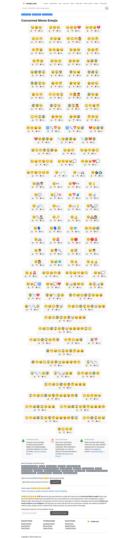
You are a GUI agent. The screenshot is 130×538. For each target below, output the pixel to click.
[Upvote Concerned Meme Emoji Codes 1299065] (50, 42)
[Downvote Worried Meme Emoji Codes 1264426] (93, 343)
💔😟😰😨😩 (43, 139)
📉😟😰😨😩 (66, 139)
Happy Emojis (48, 528)
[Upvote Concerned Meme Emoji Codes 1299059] (50, 98)
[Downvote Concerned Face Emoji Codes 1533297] (36, 231)
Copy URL (55, 482)
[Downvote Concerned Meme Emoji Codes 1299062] (72, 109)
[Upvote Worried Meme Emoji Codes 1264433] (27, 310)
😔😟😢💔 (73, 27)
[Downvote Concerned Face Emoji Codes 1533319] (77, 176)
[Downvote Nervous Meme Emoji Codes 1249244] (52, 310)
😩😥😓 (93, 83)
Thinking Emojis (70, 528)
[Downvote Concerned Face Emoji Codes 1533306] (59, 176)
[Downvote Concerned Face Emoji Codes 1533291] (36, 198)
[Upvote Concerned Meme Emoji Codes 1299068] (87, 42)
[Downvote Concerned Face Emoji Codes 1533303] (55, 220)
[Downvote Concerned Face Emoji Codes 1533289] (55, 187)
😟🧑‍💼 (38, 250)
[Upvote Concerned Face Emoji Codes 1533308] (87, 209)
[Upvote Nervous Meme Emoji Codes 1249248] (34, 410)
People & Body (79, 3)
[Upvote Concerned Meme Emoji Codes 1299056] (87, 31)
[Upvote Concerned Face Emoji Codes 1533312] (50, 198)
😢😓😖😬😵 (51, 273)
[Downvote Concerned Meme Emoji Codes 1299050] (91, 109)
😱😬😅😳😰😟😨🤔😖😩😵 (65, 384)
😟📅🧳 (74, 194)
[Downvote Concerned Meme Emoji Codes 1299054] (36, 64)
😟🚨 (56, 239)
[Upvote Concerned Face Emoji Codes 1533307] (87, 243)
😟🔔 (74, 217)
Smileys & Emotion (88, 3)
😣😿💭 (99, 273)
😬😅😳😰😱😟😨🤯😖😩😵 (65, 317)
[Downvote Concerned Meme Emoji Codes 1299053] (73, 42)
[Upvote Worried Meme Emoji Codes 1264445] (32, 176)
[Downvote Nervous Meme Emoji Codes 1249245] (87, 376)
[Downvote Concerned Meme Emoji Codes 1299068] (91, 42)
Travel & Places (103, 3)
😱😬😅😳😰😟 (88, 373)
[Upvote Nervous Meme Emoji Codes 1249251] (81, 310)
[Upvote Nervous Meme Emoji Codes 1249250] (59, 354)
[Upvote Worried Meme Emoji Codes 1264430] (59, 432)
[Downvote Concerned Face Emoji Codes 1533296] (73, 220)
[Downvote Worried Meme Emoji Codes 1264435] (90, 399)
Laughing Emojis (49, 524)
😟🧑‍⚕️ (92, 250)
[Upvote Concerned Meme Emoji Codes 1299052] (87, 75)
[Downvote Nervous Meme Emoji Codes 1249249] (84, 298)
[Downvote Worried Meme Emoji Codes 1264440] (65, 165)
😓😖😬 (69, 150)
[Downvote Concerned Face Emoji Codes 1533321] (91, 220)
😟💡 (92, 183)
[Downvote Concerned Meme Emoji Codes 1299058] (36, 53)
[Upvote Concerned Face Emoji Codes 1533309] (32, 187)
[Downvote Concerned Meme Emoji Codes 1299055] (91, 87)
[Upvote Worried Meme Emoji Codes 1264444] (69, 287)
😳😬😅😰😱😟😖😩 (40, 406)
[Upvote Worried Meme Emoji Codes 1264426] (88, 343)
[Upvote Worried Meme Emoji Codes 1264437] (83, 142)
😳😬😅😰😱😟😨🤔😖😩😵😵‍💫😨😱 (51, 418)
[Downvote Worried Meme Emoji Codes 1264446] (32, 287)
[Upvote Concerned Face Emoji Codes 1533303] (50, 220)
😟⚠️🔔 (92, 261)
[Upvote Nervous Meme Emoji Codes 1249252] (59, 388)
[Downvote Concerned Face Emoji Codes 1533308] (91, 209)
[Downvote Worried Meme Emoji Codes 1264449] (40, 165)
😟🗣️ (37, 228)
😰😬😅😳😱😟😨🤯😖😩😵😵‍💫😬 (56, 362)
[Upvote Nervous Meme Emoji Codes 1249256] (48, 399)
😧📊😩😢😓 (74, 284)
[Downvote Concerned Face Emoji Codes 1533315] (73, 198)
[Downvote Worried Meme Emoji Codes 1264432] (95, 131)
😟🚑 (38, 239)
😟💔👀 (74, 183)
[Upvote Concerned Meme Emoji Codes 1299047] (32, 75)
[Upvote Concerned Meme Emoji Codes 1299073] (87, 98)
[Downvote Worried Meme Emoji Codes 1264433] (31, 310)
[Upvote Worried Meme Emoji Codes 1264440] (61, 165)
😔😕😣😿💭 (66, 161)
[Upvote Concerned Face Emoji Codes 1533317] (32, 209)
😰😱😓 (55, 105)
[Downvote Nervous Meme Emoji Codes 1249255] (55, 365)
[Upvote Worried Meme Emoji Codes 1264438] (91, 287)
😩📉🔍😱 (32, 306)
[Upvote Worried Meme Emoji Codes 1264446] (28, 287)
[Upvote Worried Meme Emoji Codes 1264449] (36, 165)
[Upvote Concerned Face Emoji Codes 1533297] (31, 231)
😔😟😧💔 (92, 27)
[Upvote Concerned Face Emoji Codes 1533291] (32, 198)
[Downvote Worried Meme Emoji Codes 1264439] (88, 153)
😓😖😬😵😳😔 (41, 161)
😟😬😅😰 (92, 228)
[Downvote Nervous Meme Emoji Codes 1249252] (64, 388)
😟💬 (38, 194)
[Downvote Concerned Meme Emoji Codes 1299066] (54, 109)
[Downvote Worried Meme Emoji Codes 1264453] (52, 287)
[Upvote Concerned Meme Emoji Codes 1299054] (32, 64)
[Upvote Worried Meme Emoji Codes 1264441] (38, 142)
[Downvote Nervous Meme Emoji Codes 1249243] (92, 421)
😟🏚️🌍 (96, 172)
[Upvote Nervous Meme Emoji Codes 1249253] (59, 321)
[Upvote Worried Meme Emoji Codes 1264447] (61, 142)
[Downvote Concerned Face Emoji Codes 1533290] (73, 265)
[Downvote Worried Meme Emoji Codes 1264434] (50, 276)
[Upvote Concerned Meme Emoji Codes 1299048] (50, 53)
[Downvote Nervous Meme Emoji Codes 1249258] (50, 421)
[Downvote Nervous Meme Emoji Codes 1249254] (81, 410)
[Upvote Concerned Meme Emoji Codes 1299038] (28, 131)
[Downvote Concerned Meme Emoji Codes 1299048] (55, 53)
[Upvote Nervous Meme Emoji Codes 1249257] (59, 332)
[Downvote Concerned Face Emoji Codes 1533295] (73, 254)
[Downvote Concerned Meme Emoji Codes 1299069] (53, 31)
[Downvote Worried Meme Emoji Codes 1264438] (95, 287)
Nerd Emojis (25, 528)
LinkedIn (38, 491)
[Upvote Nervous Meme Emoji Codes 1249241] (87, 231)
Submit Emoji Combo (59, 513)
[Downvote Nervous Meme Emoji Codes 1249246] (43, 153)
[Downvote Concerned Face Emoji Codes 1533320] (55, 265)
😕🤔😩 (37, 49)
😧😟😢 (74, 61)
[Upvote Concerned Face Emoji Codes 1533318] (68, 187)
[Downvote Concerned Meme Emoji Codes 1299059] (55, 98)
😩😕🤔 (56, 83)
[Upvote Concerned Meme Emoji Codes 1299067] (69, 87)
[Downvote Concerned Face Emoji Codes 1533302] (72, 231)
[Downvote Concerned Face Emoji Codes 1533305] (36, 254)
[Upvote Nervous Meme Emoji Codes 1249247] (39, 343)
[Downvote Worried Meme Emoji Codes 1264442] (75, 276)
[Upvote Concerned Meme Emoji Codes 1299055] (87, 87)
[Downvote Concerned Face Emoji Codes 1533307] (91, 243)
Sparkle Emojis (70, 526)
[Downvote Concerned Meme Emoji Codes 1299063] (73, 75)
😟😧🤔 (93, 49)
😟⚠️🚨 (30, 273)
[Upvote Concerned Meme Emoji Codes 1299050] (87, 109)
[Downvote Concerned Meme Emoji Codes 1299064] (36, 42)
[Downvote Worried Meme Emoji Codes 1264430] (64, 432)
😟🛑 (74, 239)
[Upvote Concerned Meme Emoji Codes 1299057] (32, 87)
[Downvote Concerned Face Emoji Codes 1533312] (55, 198)
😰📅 (94, 339)
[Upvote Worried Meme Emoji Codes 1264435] (86, 399)
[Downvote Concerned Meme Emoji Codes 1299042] (36, 109)
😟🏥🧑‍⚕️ (38, 183)
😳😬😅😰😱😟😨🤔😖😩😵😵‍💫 (82, 406)
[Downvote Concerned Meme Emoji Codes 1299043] (73, 120)
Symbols (96, 3)
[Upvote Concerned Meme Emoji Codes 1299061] (87, 53)
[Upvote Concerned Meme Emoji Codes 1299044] (68, 31)
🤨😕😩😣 (33, 128)
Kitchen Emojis (26, 524)
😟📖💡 (74, 206)
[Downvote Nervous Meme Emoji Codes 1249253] (64, 321)
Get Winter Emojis (97, 451)
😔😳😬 (37, 38)
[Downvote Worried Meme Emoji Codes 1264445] (36, 176)
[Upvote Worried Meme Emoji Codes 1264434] (46, 276)
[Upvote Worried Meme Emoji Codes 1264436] (48, 131)
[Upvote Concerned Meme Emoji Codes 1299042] (31, 109)
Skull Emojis (69, 524)
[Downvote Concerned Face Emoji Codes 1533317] (36, 209)
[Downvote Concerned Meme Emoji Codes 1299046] (36, 98)
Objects (72, 3)
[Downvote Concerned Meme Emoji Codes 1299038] (32, 131)
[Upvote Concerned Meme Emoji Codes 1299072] (31, 31)
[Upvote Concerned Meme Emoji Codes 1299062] (68, 109)
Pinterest (45, 491)
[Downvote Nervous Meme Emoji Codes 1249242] (72, 343)
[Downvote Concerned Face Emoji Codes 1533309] (36, 187)
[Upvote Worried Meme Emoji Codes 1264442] (71, 276)
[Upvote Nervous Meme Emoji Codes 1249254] (77, 410)
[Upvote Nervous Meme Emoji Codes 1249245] (83, 376)
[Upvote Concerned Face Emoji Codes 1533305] (32, 254)
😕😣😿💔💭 (90, 161)
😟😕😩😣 (56, 49)
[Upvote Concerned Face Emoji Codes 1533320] (50, 265)
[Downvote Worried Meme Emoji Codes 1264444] (73, 287)
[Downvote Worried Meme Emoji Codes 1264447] (65, 142)
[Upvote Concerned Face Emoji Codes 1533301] (87, 187)
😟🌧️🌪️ (60, 172)
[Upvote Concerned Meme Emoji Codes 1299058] (31, 53)
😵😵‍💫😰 (75, 116)
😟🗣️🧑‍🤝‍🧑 (55, 228)
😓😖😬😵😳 (89, 150)
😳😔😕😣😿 (91, 395)
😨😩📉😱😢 (54, 295)
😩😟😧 (75, 83)
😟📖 (56, 206)
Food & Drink (66, 3)
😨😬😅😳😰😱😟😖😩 (86, 295)
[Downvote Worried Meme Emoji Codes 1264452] (53, 298)
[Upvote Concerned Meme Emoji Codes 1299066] (50, 109)
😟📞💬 (92, 206)
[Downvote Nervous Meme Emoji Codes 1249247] (43, 343)
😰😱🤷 (73, 105)
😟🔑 (56, 217)
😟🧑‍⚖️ (38, 261)
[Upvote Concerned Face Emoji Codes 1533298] (68, 243)
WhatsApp (63, 491)
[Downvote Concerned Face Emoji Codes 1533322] (55, 254)
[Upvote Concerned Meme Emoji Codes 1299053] (68, 42)
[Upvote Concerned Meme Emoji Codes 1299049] (50, 64)
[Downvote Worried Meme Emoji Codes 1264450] (89, 165)
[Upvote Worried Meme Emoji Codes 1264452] (49, 298)
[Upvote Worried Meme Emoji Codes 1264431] (94, 276)
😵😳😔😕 (65, 429)
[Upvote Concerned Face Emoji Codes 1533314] (50, 231)
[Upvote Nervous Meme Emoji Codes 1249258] (46, 421)
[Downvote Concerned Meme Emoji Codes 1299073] (91, 98)
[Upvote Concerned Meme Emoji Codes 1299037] (87, 64)
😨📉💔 (34, 295)
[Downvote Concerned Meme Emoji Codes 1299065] (54, 42)
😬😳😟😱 (56, 94)
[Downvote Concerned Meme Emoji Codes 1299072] (35, 31)
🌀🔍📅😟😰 (74, 128)
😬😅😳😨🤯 (53, 306)
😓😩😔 (36, 27)
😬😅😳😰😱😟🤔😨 (44, 339)
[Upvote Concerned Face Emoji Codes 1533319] (73, 176)
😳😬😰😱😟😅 (93, 418)
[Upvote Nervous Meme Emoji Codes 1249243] (88, 421)
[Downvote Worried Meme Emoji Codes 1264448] (62, 376)
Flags (60, 3)
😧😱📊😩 (96, 284)
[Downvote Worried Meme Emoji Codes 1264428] (90, 365)
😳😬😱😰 (37, 116)
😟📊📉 (38, 206)
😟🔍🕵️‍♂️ (38, 217)
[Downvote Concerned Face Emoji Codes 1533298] (73, 243)
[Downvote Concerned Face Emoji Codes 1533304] (36, 265)
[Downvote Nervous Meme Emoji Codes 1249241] (91, 231)
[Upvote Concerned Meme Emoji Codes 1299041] (51, 87)
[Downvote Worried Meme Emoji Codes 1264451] (73, 131)
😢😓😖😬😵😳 (76, 273)
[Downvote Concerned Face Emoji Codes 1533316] (73, 209)
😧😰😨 (92, 61)
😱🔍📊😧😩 (63, 373)
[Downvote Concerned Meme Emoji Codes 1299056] (91, 31)
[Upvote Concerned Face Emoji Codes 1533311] (87, 265)
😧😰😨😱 (37, 72)
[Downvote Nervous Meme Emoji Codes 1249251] (85, 310)
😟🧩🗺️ (56, 261)
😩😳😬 (37, 94)
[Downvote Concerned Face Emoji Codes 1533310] (36, 220)
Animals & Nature (53, 3)
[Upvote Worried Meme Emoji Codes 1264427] (28, 298)
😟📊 (92, 194)
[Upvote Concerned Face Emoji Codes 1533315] (68, 198)
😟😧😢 (75, 49)
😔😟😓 (54, 27)
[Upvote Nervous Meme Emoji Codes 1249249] (80, 298)
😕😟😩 (55, 38)
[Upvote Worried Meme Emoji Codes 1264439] (84, 153)
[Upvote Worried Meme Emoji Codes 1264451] (69, 131)
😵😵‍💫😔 (56, 116)
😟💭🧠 (56, 194)
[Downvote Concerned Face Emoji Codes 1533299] (36, 243)
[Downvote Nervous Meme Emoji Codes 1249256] (52, 399)
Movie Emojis (47, 526)
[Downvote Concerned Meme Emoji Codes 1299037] (91, 64)
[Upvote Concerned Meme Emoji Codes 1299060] (51, 120)
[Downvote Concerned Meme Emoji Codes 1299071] (73, 53)
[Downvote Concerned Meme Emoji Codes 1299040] (36, 120)
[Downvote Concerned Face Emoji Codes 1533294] (91, 254)
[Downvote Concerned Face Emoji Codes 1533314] (54, 231)
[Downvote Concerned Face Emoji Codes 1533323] (29, 276)
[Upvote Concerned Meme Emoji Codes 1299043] (69, 120)
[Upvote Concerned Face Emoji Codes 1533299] (32, 243)
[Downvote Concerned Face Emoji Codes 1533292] (55, 243)
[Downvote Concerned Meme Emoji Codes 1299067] (73, 87)
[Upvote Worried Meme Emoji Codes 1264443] (34, 376)
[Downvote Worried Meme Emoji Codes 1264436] (52, 131)
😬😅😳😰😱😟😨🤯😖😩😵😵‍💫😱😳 (65, 328)
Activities (46, 3)
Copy (41, 31)
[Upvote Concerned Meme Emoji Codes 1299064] (31, 42)
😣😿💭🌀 (33, 284)
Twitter (23, 491)
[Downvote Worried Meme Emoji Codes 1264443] (38, 376)
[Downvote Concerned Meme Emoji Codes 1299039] (73, 98)
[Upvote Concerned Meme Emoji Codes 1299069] (49, 31)
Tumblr (56, 491)
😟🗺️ (73, 228)
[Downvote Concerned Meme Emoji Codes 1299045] (91, 120)
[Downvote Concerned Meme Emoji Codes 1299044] (72, 31)
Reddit (51, 491)
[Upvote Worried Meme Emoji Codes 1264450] (85, 165)
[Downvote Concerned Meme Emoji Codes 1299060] (55, 120)
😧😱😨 (56, 72)
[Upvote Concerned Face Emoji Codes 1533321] (87, 220)
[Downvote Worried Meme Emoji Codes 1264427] (33, 298)
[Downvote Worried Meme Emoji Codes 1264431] (98, 276)
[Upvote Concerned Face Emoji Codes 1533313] (91, 176)
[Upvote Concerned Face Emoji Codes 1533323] (25, 276)
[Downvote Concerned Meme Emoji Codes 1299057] (36, 87)
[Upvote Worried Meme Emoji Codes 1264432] (91, 131)
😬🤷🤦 (75, 94)
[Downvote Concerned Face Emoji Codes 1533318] (73, 187)
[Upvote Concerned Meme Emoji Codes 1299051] (68, 64)
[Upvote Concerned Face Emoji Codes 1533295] (68, 254)
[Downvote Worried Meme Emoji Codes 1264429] (67, 153)
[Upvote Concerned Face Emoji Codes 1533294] (87, 254)
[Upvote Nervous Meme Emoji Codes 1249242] (68, 343)
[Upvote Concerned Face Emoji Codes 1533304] (32, 265)
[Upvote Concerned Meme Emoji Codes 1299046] (31, 98)
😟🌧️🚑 (78, 172)
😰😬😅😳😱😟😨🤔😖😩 (65, 351)
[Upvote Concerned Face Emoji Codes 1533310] (32, 220)
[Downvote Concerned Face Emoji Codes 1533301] (91, 187)
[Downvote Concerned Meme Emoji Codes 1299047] (36, 75)
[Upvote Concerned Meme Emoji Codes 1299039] (69, 98)
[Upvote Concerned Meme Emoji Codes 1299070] (51, 75)
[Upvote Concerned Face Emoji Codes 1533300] (50, 209)
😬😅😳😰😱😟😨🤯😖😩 (86, 306)
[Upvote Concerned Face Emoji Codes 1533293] (87, 198)
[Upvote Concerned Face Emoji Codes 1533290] (68, 265)
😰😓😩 (93, 94)
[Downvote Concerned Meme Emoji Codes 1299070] (55, 75)
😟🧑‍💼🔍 (56, 250)
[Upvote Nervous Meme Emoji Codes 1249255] (50, 365)
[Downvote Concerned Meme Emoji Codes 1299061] (91, 53)
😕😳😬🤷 (74, 38)
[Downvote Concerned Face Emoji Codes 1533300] (55, 209)
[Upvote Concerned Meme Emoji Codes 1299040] (32, 120)
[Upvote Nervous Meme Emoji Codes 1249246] (39, 153)
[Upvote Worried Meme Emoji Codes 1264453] (48, 287)
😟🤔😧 (38, 61)
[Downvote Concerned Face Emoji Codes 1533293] (91, 198)
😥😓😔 (56, 61)
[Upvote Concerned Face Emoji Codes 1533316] (68, 209)
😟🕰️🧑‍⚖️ (92, 217)
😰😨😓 (37, 105)
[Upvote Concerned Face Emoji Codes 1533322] (50, 254)
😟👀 (56, 183)
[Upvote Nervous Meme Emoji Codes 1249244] (48, 310)
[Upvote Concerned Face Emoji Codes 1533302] (68, 231)
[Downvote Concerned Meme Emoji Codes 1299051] (73, 64)
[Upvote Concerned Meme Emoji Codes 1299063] (69, 75)
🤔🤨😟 (93, 116)
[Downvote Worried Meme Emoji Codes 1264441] (42, 142)
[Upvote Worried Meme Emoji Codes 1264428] (86, 365)
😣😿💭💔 (53, 284)
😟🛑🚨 (92, 239)
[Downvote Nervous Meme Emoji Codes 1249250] (64, 354)
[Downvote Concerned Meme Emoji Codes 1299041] (55, 87)
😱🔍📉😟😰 (39, 373)
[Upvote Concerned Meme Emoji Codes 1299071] (69, 53)
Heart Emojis (25, 526)
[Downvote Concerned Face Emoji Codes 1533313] (95, 176)
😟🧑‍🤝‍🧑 (74, 250)
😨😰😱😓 (37, 83)
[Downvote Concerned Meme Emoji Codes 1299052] (91, 75)
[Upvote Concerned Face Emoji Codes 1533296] (68, 220)
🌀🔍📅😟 (53, 128)
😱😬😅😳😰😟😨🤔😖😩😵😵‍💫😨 (53, 395)
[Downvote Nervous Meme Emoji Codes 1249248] (39, 410)
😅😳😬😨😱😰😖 (44, 150)
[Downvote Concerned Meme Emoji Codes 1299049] (55, 64)
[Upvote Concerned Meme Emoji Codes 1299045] (87, 120)
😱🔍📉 (92, 362)
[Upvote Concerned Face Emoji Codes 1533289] (50, 187)
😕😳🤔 (93, 38)
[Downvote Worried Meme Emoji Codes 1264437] (87, 142)
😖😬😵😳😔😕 (37, 172)
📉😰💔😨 (88, 139)
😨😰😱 (93, 72)
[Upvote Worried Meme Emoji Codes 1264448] (57, 376)
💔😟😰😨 (96, 128)
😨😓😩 (75, 72)
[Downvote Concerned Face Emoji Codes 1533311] (91, 265)
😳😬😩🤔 (92, 105)
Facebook (30, 491)
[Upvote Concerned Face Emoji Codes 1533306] (55, 176)
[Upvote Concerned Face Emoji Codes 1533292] (50, 243)
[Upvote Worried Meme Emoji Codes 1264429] (63, 153)
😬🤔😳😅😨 (73, 339)
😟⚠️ (74, 261)
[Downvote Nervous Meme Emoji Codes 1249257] (64, 332)
